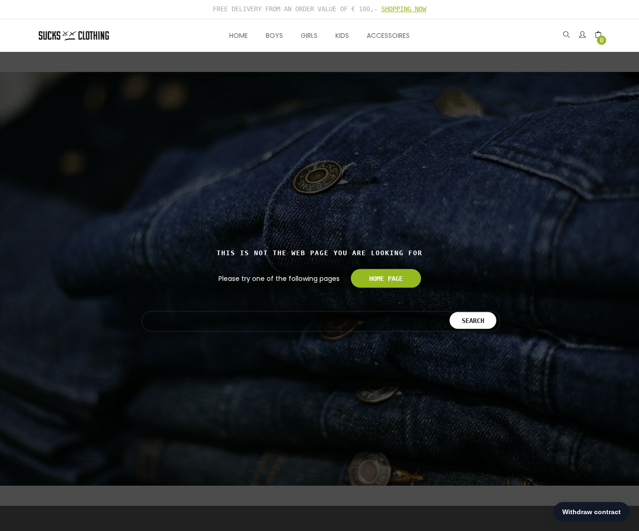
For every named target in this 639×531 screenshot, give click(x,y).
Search (473, 320)
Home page (386, 278)
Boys (274, 35)
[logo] (73, 35)
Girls (309, 35)
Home (238, 35)
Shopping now (403, 9)
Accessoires (388, 35)
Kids (342, 35)
